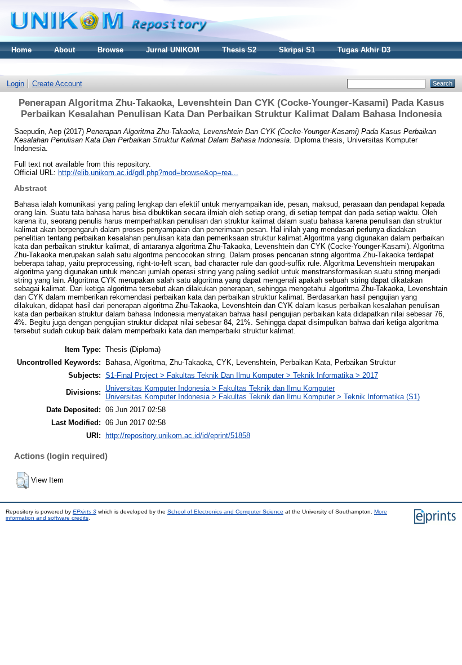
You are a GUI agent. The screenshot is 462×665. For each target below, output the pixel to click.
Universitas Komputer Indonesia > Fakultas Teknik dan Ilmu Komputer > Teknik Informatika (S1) (262, 396)
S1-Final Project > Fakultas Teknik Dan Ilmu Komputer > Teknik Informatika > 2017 (241, 375)
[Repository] (108, 39)
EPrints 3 (84, 511)
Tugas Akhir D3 (363, 50)
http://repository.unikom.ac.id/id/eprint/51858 (177, 435)
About (64, 50)
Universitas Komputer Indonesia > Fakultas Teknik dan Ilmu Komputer (220, 388)
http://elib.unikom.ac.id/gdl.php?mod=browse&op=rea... (148, 172)
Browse (110, 50)
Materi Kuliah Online (47, 67)
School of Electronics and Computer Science (225, 511)
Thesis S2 (239, 50)
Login (15, 83)
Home (21, 50)
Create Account (57, 83)
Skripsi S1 (297, 50)
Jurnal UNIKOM (172, 50)
